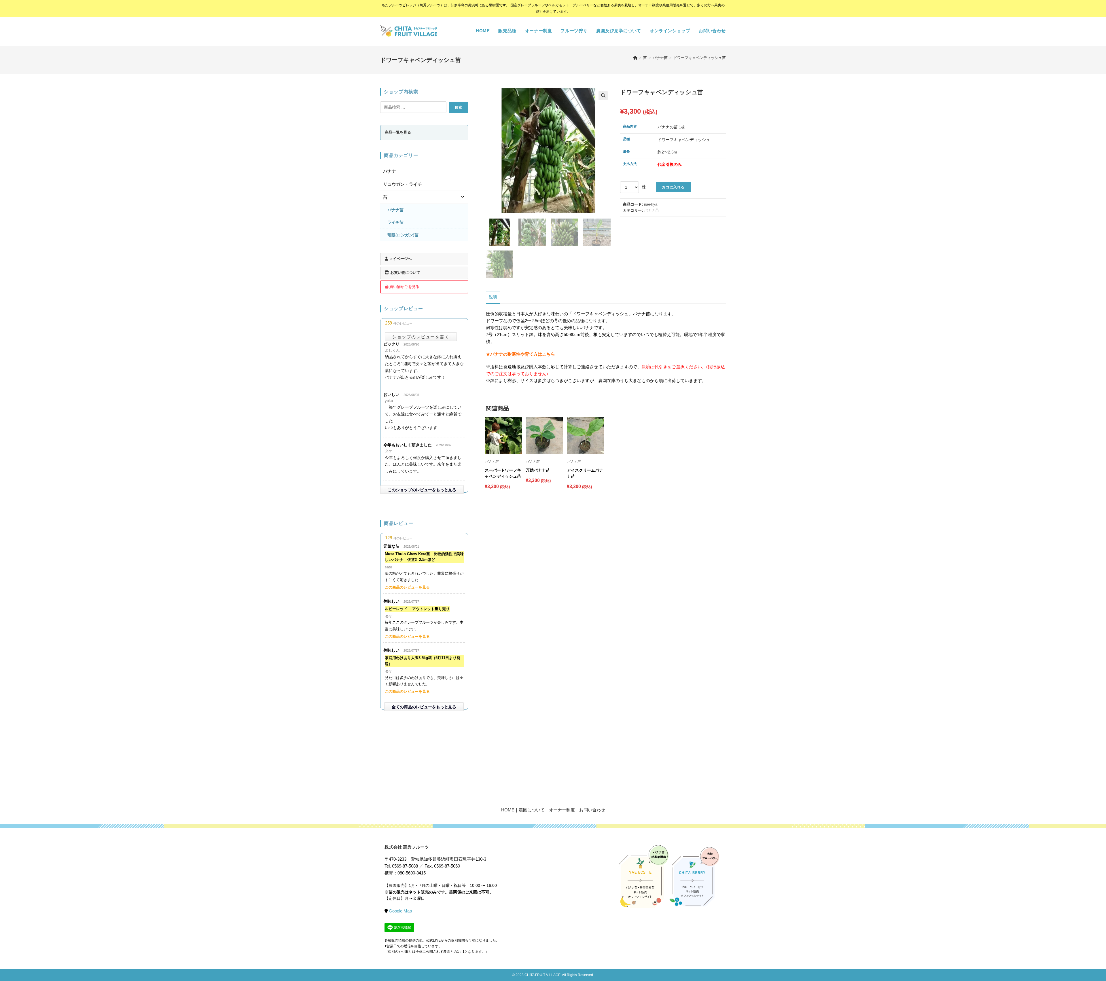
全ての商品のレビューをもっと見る (424, 707)
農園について (532, 809)
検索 (458, 107)
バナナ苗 (651, 210)
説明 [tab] (493, 297)
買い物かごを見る (403, 286)
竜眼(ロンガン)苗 (402, 235)
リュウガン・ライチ (402, 184)
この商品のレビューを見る (407, 587)
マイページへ (400, 259)
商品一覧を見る (398, 132)
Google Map (400, 910)
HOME (507, 809)
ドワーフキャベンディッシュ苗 (699, 58)
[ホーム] (635, 58)
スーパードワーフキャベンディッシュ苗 (503, 473)
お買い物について (404, 272)
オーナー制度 (562, 809)
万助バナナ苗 (538, 470)
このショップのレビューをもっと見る (422, 489)
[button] (603, 95)
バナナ (389, 171)
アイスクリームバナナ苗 (585, 473)
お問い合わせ (592, 809)
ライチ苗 (395, 222)
